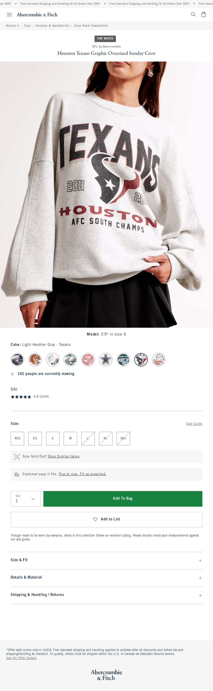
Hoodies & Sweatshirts (52, 26)
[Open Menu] (7, 14)
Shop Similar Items (63, 456)
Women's (12, 26)
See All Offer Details (21, 658)
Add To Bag (123, 498)
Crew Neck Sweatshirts (91, 26)
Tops (27, 26)
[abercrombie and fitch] (37, 14)
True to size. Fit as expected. (82, 474)
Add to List (110, 519)
